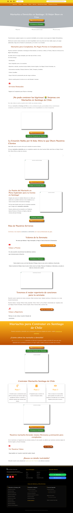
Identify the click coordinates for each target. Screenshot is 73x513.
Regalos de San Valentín (50, 495)
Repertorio (15, 4)
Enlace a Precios (14, 248)
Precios (20, 4)
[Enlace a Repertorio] (9, 309)
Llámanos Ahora (58, 474)
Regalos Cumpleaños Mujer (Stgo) (52, 500)
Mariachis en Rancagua (31, 498)
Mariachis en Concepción (31, 489)
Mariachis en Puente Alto (12, 492)
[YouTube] (13, 477)
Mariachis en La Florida (11, 489)
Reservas (34, 4)
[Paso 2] (36, 386)
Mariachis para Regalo (42, 4)
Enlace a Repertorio (16, 312)
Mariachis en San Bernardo (12, 494)
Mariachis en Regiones (32, 487)
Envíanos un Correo (58, 477)
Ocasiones (25, 4)
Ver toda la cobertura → (31, 500)
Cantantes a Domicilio (50, 489)
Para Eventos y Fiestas (52, 492)
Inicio (10, 4)
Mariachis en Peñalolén (11, 503)
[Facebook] (8, 1)
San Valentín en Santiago (52, 497)
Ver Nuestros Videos (16, 449)
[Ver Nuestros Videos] (9, 446)
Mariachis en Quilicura (11, 501)
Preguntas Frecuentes (52, 4)
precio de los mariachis (18, 340)
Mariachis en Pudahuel (11, 496)
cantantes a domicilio (27, 231)
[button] (19, 1)
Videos (30, 4)
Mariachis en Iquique (31, 496)
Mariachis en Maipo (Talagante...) (13, 505)
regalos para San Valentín (32, 460)
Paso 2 (36, 389)
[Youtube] (11, 1)
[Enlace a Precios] (9, 245)
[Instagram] (14, 1)
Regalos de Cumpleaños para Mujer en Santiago (20, 91)
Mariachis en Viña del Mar (32, 493)
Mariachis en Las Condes (12, 498)
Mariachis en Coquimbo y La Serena (33, 494)
